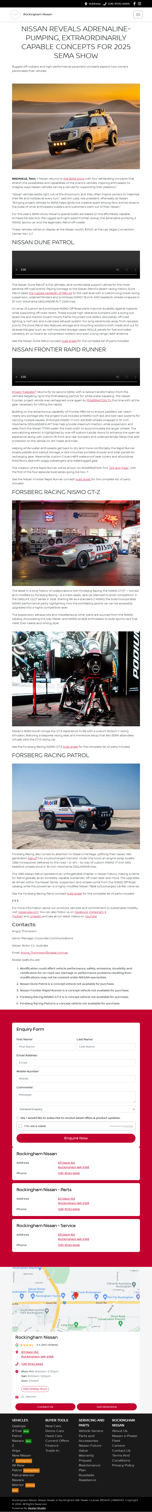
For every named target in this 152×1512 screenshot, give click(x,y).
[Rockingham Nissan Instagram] (140, 3)
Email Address (27, 1055)
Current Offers (57, 1441)
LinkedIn (36, 916)
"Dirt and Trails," (119, 468)
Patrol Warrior (23, 1475)
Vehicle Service (91, 1431)
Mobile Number (27, 1071)
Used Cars (53, 1436)
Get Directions (107, 1407)
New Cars (53, 1426)
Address (94, 3)
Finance (52, 1446)
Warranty (86, 1456)
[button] (138, 14)
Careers (118, 1446)
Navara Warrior (18, 1482)
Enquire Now (76, 1138)
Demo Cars (54, 1431)
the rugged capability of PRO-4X (50, 293)
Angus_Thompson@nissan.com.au (44, 953)
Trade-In (52, 1451)
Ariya (16, 1451)
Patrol (32, 858)
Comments (25, 1087)
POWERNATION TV (99, 400)
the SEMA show (74, 179)
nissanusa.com (28, 912)
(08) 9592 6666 (119, 3)
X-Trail (17, 1431)
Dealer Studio (37, 1508)
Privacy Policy (123, 1465)
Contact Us (45, 1407)
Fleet (116, 1441)
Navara (18, 1441)
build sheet (69, 341)
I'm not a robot (35, 1126)
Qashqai (19, 1426)
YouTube (91, 916)
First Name (24, 1039)
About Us (119, 1431)
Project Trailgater (24, 392)
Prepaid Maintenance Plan (89, 1466)
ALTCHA (129, 1126)
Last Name (85, 1039)
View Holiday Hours (35, 1388)
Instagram (96, 912)
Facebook (81, 912)
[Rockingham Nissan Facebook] (135, 3)
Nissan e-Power (125, 1436)
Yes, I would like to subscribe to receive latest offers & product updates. (70, 1118)
